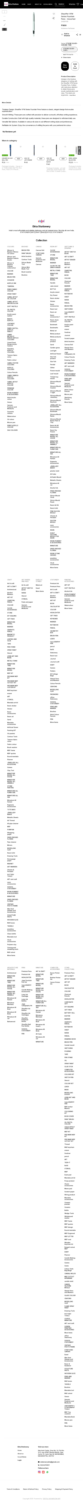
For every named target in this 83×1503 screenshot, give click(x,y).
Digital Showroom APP (51, 1499)
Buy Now (65, 66)
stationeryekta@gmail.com (50, 1462)
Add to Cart (75, 66)
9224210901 (45, 1465)
